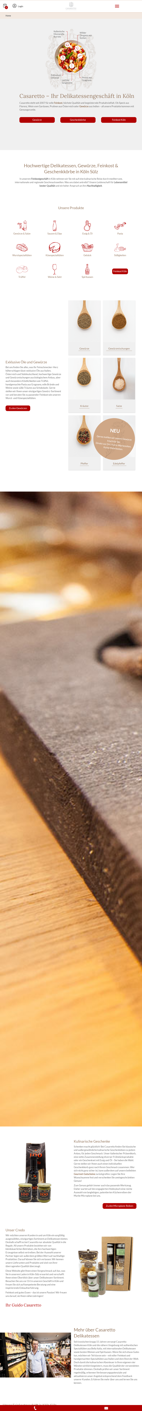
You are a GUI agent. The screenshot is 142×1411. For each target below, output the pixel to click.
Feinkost (58, 102)
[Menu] (117, 6)
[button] (37, 120)
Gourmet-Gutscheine (84, 1174)
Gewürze (84, 106)
